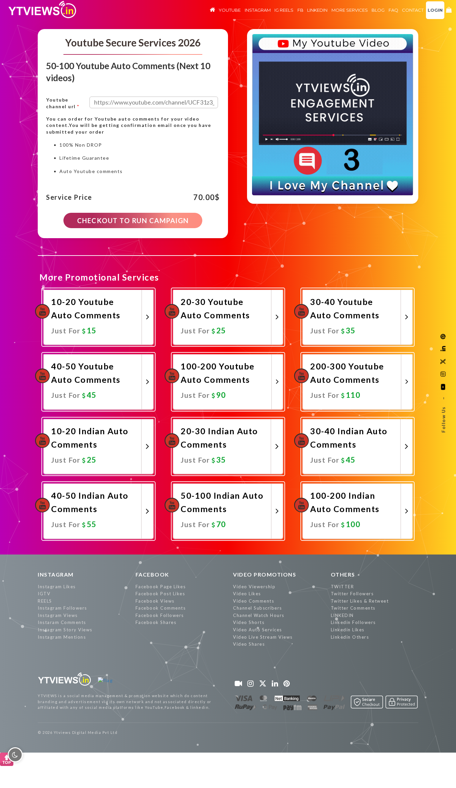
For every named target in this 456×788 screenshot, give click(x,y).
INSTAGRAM (56, 574)
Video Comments (253, 601)
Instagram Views (58, 615)
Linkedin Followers (353, 622)
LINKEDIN (342, 615)
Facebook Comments (161, 608)
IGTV (44, 593)
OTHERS (343, 574)
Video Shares (249, 644)
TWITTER (342, 586)
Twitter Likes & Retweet (360, 601)
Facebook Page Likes (161, 586)
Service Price (69, 197)
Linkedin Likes (348, 629)
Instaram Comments (62, 622)
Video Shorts (248, 622)
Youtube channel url (62, 103)
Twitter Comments (353, 608)
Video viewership (254, 586)
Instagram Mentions (62, 637)
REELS (45, 601)
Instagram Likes (57, 586)
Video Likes (247, 593)
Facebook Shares (156, 622)
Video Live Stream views (263, 637)
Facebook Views (155, 601)
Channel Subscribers (257, 608)
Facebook (152, 574)
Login (435, 10)
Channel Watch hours (258, 615)
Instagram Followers (62, 608)
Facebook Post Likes (160, 593)
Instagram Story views (65, 629)
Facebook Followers (160, 615)
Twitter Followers (352, 593)
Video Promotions (264, 574)
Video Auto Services (257, 629)
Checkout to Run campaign (133, 220)
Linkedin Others (350, 637)
